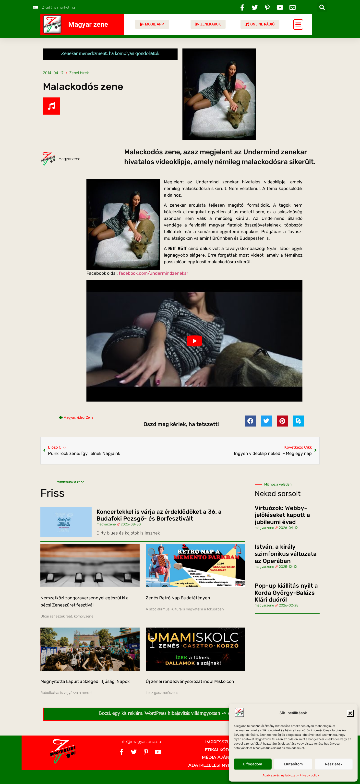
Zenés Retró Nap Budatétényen (178, 598)
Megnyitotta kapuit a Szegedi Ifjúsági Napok (85, 681)
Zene (89, 417)
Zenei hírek (79, 73)
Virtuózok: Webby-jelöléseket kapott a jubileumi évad (282, 515)
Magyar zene (88, 24)
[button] (350, 713)
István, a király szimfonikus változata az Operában (286, 553)
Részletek (333, 764)
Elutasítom (293, 764)
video (80, 417)
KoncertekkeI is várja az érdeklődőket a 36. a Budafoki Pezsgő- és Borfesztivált (159, 515)
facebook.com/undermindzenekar (153, 273)
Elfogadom (252, 764)
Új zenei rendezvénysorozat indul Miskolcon (190, 681)
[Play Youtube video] (194, 341)
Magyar (69, 417)
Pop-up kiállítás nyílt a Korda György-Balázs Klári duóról (286, 592)
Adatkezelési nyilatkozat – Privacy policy (291, 775)
